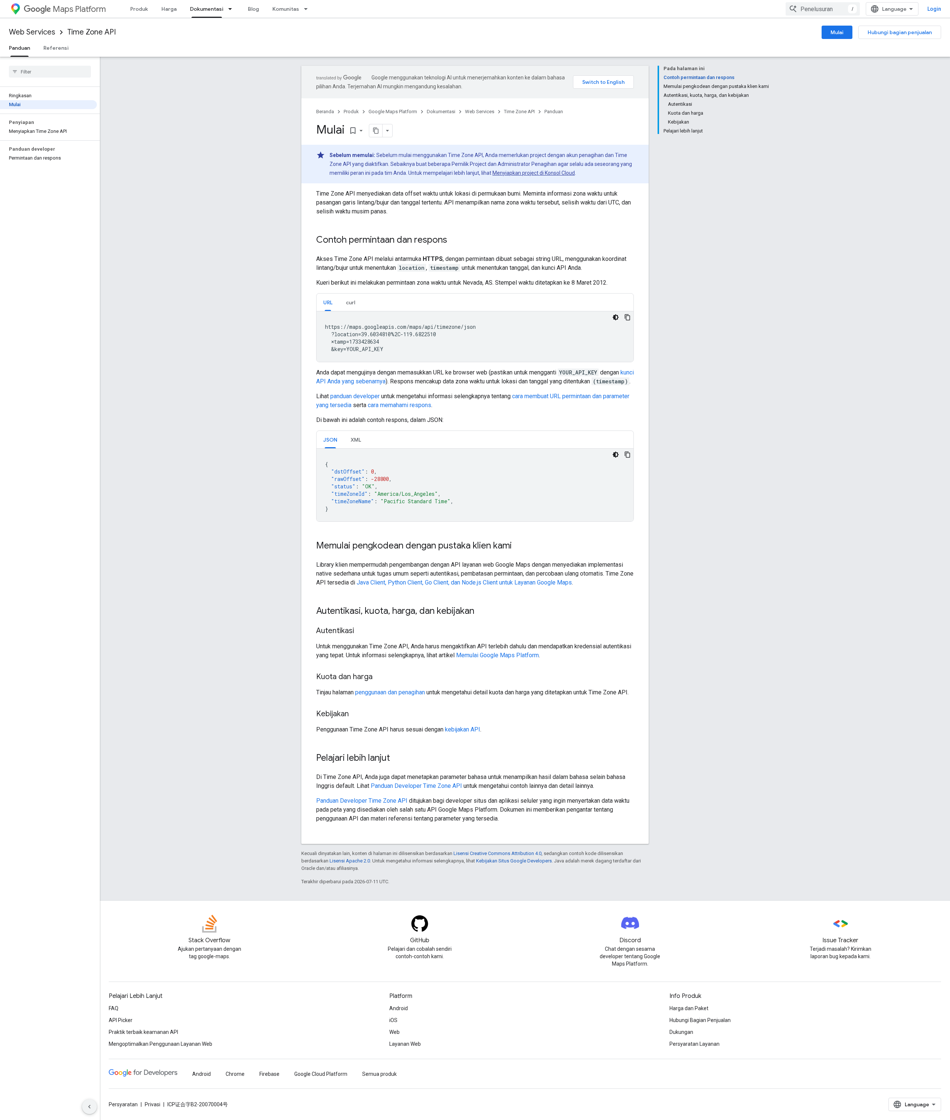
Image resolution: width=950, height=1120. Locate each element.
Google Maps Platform (392, 111)
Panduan (19, 48)
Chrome (235, 1074)
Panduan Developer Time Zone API (416, 785)
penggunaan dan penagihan (390, 692)
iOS (393, 1020)
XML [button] (356, 439)
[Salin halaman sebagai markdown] (376, 130)
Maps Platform (79, 9)
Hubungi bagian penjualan (900, 32)
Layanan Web (405, 1044)
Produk (139, 9)
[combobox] (823, 9)
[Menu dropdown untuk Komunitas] (308, 9)
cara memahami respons (399, 405)
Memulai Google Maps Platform (497, 655)
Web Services (32, 32)
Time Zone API (91, 32)
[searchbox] (50, 72)
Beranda (325, 111)
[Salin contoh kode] (627, 317)
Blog (253, 9)
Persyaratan (123, 1104)
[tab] (328, 302)
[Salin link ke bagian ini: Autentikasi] (361, 631)
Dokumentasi (206, 9)
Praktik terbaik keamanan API (143, 1032)
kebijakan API (462, 729)
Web (394, 1032)
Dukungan (681, 1032)
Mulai (837, 32)
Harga (169, 9)
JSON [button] (330, 439)
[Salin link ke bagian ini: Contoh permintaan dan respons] (454, 240)
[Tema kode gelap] (616, 317)
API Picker (120, 1020)
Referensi (56, 48)
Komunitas (285, 9)
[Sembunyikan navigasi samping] (89, 1106)
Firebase (269, 1074)
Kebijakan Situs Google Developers (514, 861)
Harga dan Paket (688, 1008)
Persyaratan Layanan (694, 1044)
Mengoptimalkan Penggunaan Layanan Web (160, 1044)
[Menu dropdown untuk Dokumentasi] (232, 9)
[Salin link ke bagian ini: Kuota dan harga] (380, 677)
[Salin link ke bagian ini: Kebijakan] (356, 714)
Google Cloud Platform (320, 1074)
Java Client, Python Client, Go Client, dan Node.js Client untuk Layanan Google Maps (464, 582)
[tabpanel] (475, 336)
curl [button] (350, 302)
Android (398, 1008)
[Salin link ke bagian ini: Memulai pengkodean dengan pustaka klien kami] (519, 546)
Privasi (152, 1104)
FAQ (113, 1008)
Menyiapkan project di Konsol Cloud (533, 173)
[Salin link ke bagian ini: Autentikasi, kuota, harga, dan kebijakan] (481, 611)
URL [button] (327, 302)
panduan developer (355, 396)
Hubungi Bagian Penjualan (700, 1020)
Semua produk (379, 1074)
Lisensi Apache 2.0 (350, 861)
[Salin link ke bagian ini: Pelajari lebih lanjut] (397, 758)
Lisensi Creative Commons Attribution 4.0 (497, 853)
